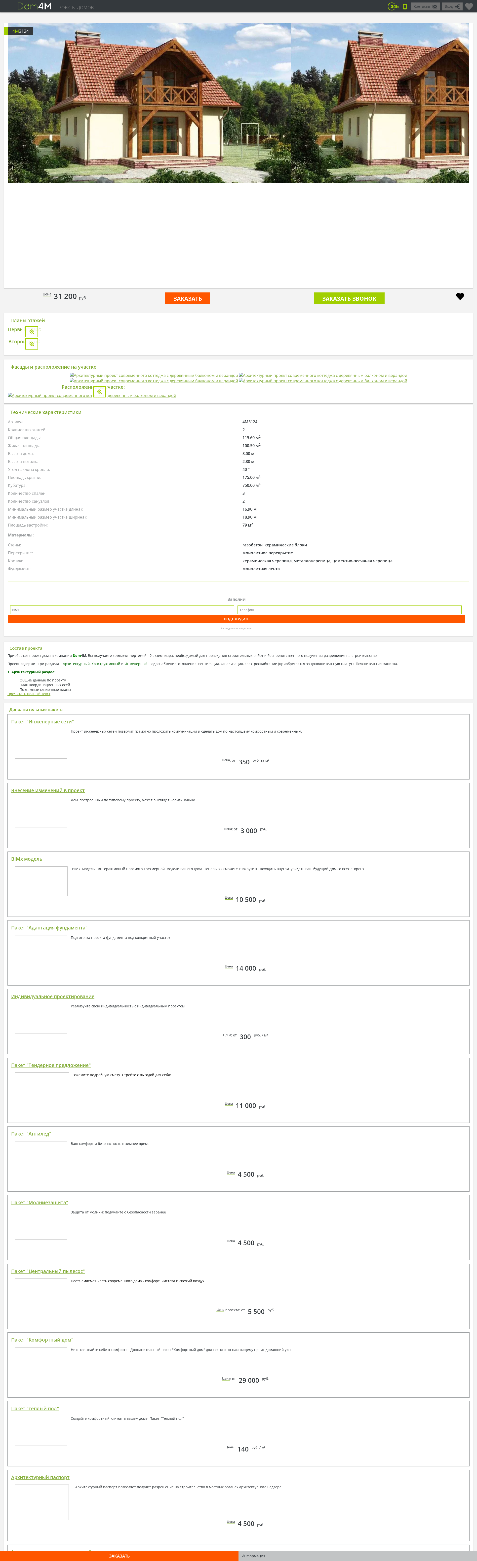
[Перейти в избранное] (469, 4)
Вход (449, 6)
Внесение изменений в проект (48, 1083)
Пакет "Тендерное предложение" (51, 1358)
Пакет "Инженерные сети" (42, 1015)
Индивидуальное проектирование (52, 1289)
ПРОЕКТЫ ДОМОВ (74, 7)
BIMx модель (26, 1152)
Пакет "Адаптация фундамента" (49, 1221)
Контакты (422, 6)
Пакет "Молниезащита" (39, 1495)
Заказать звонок (349, 298)
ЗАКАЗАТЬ (187, 298)
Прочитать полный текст (28, 987)
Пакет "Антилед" (31, 1427)
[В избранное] (460, 297)
